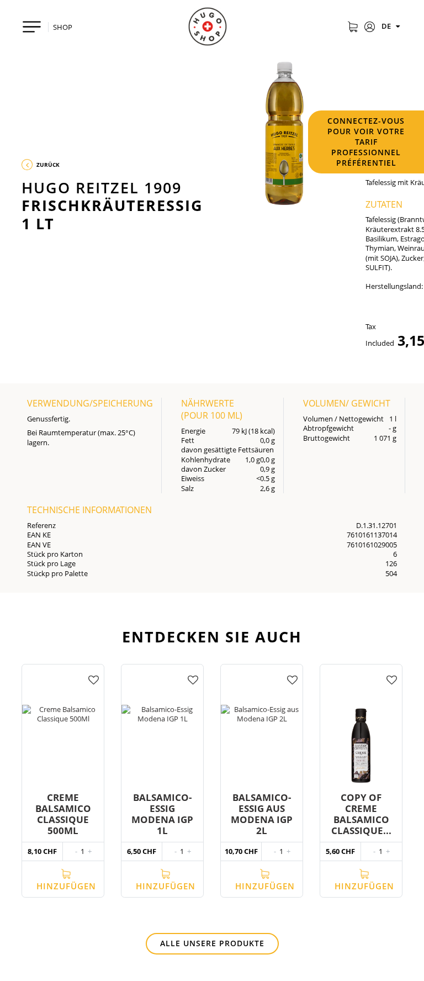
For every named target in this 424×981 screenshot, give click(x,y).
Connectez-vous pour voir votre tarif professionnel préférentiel (366, 141)
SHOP (62, 27)
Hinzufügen (66, 886)
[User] (369, 28)
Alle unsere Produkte (212, 943)
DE (387, 26)
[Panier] (352, 28)
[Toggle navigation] (32, 27)
